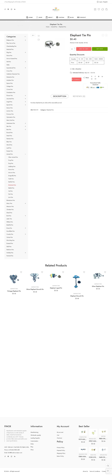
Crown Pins (10, 89)
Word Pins (9, 145)
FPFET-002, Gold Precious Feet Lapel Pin (93, 441)
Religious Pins (10, 40)
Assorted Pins (10, 99)
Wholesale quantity (36, 435)
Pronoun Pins (10, 114)
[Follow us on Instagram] (11, 9)
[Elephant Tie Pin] (33, 35)
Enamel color (82, 442)
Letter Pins (9, 219)
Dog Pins (10, 163)
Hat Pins (9, 62)
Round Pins (10, 132)
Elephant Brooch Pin (77, 296)
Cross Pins (9, 71)
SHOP (40, 17)
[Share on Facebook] (95, 76)
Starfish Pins (11, 182)
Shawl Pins (9, 213)
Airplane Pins (10, 80)
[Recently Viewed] (108, 471)
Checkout (59, 438)
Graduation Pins (11, 92)
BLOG (72, 17)
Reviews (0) (79, 96)
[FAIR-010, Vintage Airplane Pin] (103, 450)
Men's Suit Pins (10, 120)
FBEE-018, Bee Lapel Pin (103, 439)
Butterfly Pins (10, 225)
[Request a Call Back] (108, 466)
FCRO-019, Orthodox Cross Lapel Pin (93, 457)
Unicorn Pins (11, 172)
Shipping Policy (61, 453)
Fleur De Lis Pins (11, 43)
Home (47, 27)
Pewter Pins (10, 151)
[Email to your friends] (95, 79)
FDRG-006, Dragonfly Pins (83, 456)
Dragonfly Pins (12, 176)
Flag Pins (9, 52)
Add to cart (83, 49)
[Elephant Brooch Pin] (77, 281)
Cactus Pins (10, 237)
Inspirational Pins (11, 68)
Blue (84, 444)
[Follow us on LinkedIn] (14, 9)
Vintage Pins (10, 86)
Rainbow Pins (10, 250)
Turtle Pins (11, 179)
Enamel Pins (10, 243)
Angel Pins (9, 102)
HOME (31, 17)
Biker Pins (9, 142)
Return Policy (60, 456)
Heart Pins (9, 136)
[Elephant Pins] (103, 35)
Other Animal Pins (13, 157)
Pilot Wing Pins (10, 240)
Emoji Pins (9, 228)
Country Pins (10, 234)
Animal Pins (54, 27)
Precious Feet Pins (93, 439)
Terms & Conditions (95, 471)
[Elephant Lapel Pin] (56, 277)
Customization (34, 441)
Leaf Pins (9, 148)
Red (83, 447)
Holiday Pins (10, 253)
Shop (32, 450)
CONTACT (83, 17)
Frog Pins (10, 160)
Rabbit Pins (11, 188)
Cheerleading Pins (11, 46)
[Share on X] (91, 76)
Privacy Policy (60, 447)
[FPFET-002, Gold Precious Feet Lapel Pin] (93, 433)
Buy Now (100, 49)
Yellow (83, 449)
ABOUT (50, 17)
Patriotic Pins (10, 139)
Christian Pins (10, 209)
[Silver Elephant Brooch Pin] (35, 277)
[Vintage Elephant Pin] (14, 278)
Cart (58, 435)
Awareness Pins (11, 123)
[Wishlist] (38, 36)
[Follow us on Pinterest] (8, 9)
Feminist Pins (10, 256)
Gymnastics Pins (11, 117)
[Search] (106, 9)
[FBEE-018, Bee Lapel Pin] (103, 431)
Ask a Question (76, 69)
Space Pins (10, 83)
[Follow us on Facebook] (5, 9)
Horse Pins (11, 169)
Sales (8, 65)
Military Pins (10, 222)
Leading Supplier (35, 438)
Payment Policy (61, 450)
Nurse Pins (9, 55)
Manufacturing (34, 432)
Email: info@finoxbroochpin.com (13, 453)
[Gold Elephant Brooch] (106, 35)
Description (59, 96)
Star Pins (9, 126)
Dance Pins (10, 108)
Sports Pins (10, 105)
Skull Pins (9, 246)
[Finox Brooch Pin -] (56, 9)
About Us (85, 471)
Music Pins (9, 203)
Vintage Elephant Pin (14, 291)
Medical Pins (10, 49)
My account (60, 432)
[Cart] (95, 9)
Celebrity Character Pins (13, 74)
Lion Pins (10, 197)
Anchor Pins (10, 111)
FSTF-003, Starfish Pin (83, 439)
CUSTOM (61, 17)
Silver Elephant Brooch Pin (35, 289)
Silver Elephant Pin (98, 286)
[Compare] (38, 39)
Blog (32, 447)
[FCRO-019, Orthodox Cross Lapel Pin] (93, 450)
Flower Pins (10, 95)
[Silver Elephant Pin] (98, 276)
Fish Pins (10, 194)
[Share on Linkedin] (102, 76)
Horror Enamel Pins (12, 58)
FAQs (32, 444)
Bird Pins (9, 216)
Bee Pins (9, 129)
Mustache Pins (10, 77)
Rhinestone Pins (11, 200)
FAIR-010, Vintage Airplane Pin (103, 457)
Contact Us (105, 471)
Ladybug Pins (11, 166)
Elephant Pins (62, 27)
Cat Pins (10, 191)
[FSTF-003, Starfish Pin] (83, 432)
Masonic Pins (10, 206)
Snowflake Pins (11, 231)
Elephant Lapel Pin (56, 288)
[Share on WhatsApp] (91, 79)
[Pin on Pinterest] (98, 76)
